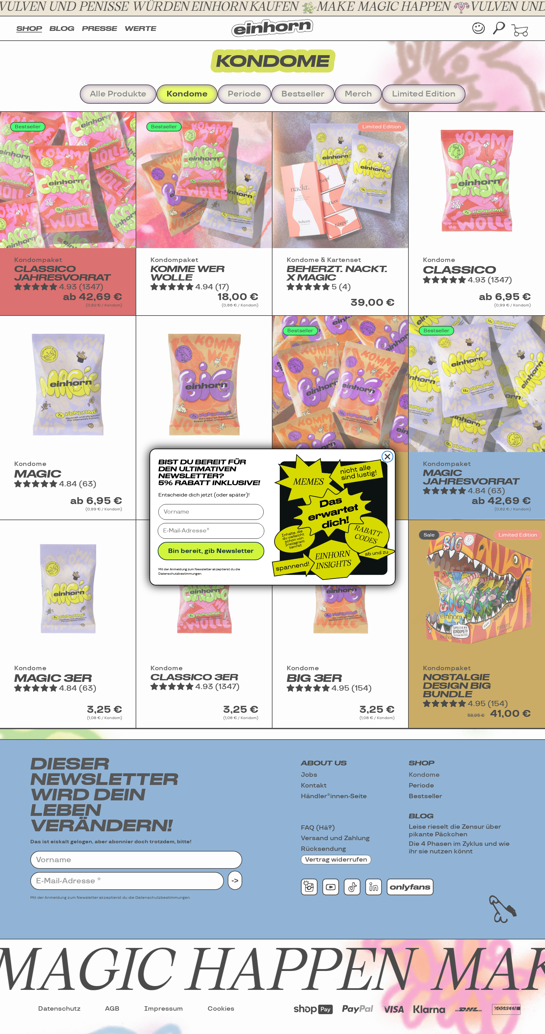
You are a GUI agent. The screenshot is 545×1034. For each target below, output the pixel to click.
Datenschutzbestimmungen (179, 574)
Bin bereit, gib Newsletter (211, 551)
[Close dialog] (387, 456)
